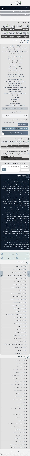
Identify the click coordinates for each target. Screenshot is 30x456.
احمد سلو (5, 181)
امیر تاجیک (10, 186)
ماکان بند (26, 229)
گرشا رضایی (19, 226)
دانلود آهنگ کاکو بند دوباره (22, 405)
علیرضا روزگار (25, 222)
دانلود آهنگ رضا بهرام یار (22, 366)
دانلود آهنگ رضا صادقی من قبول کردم (19, 408)
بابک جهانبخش (6, 192)
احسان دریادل (16, 181)
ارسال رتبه (15, 101)
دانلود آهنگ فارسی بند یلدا (21, 393)
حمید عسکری (25, 201)
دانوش (15, 201)
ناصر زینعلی (26, 246)
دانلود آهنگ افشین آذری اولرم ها (20, 281)
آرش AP (26, 179)
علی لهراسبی (25, 220)
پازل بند (3, 194)
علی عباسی (14, 218)
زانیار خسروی (15, 205)
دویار (12, 201)
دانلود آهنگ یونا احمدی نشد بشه (20, 390)
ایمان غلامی (25, 192)
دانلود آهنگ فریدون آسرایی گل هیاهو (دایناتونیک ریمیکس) (15, 344)
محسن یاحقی (18, 233)
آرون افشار (16, 179)
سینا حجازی (13, 209)
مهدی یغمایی (14, 242)
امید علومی (15, 186)
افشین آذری (16, 184)
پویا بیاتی (21, 196)
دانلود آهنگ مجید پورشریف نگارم (20, 338)
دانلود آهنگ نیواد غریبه (22, 420)
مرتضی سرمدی (12, 237)
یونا (21, 248)
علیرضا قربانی (11, 222)
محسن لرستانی (25, 233)
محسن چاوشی (6, 231)
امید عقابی (20, 186)
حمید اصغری (9, 199)
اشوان (21, 184)
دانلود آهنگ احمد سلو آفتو (22, 341)
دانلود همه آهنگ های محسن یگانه (16, 132)
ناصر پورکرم (6, 244)
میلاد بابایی (12, 244)
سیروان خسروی (25, 209)
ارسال (4, 169)
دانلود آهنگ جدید (15, 19)
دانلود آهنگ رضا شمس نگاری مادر (20, 414)
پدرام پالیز (26, 196)
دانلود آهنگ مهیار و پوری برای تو (20, 347)
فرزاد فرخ (26, 224)
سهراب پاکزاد (19, 207)
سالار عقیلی (9, 205)
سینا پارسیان (18, 209)
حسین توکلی (16, 196)
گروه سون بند (13, 226)
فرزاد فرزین (21, 224)
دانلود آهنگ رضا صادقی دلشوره (20, 323)
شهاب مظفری (25, 214)
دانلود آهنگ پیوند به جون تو (21, 266)
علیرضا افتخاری (9, 220)
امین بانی (26, 190)
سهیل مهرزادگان (12, 207)
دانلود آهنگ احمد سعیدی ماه (21, 329)
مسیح (14, 239)
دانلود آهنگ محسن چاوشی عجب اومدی (19, 384)
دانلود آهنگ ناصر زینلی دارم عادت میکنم (19, 293)
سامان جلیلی (25, 207)
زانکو (20, 205)
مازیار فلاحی (7, 226)
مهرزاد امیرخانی (25, 244)
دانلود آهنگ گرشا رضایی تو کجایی (20, 296)
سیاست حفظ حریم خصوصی (9, 454)
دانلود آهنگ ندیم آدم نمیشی (21, 278)
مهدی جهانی (25, 242)
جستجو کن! (4, 8)
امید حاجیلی (26, 186)
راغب (9, 201)
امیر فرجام (9, 188)
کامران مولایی (8, 224)
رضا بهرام (26, 203)
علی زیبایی (19, 218)
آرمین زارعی (21, 179)
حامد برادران (10, 196)
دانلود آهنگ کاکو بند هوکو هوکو (21, 417)
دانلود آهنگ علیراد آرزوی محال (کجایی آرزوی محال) (16, 314)
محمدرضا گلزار (25, 237)
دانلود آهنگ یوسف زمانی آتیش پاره (20, 441)
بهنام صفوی (14, 194)
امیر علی (13, 188)
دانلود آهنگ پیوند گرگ (22, 326)
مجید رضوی (26, 231)
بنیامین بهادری (25, 194)
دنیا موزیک (24, 108)
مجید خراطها (7, 229)
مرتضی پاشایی (18, 237)
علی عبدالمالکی (8, 218)
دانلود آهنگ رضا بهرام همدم (21, 363)
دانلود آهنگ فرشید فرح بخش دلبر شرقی (18, 299)
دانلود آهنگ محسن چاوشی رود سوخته (19, 305)
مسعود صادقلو (19, 239)
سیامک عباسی (5, 207)
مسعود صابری (25, 239)
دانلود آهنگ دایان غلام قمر (22, 350)
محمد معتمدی (13, 235)
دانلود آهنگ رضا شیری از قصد (21, 372)
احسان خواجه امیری (24, 181)
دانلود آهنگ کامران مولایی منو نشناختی (19, 375)
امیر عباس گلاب (25, 188)
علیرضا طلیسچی (18, 222)
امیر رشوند (5, 186)
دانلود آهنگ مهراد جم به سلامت (20, 402)
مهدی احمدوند (4, 239)
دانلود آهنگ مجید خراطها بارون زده (20, 378)
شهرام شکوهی (18, 214)
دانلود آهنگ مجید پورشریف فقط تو (20, 284)
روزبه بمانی (5, 203)
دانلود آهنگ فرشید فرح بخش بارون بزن (19, 426)
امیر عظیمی (18, 188)
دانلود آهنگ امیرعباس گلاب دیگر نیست (19, 287)
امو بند (11, 184)
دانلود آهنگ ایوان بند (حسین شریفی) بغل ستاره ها (17, 275)
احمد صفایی (25, 184)
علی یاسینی (15, 220)
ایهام (15, 192)
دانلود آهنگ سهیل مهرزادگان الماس (20, 369)
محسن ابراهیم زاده (13, 231)
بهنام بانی (20, 194)
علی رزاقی (14, 216)
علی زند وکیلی (25, 218)
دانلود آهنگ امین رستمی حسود (21, 320)
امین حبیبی (21, 190)
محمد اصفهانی (6, 233)
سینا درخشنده (6, 209)
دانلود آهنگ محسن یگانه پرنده (19, 40)
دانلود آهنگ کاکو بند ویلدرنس (21, 429)
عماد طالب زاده (5, 222)
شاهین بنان (14, 211)
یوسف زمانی (25, 248)
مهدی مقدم (20, 242)
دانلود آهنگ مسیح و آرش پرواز (21, 381)
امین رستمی (15, 190)
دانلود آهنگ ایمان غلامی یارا (21, 411)
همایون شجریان (17, 246)
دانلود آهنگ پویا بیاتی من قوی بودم (20, 335)
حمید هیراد (20, 201)
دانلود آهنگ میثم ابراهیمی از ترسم (20, 269)
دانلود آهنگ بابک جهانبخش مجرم (20, 302)
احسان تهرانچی (5, 179)
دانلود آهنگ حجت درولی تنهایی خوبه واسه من (17, 423)
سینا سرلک (26, 211)
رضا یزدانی (11, 203)
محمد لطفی (19, 235)
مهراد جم (9, 242)
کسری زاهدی (25, 226)
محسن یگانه (18, 108)
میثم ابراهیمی (18, 244)
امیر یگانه (4, 188)
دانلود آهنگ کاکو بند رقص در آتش (20, 360)
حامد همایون (4, 196)
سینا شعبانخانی (20, 211)
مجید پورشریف (13, 229)
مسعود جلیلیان (4, 237)
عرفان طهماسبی (5, 214)
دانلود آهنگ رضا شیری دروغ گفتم (20, 308)
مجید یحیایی (20, 231)
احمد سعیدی (10, 181)
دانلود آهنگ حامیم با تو (22, 290)
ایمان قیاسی (20, 192)
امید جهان (7, 184)
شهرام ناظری (12, 214)
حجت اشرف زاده (21, 199)
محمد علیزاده (25, 235)
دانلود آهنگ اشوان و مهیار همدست (20, 432)
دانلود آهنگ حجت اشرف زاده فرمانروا (19, 447)
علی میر (20, 220)
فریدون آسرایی (15, 224)
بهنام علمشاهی (8, 194)
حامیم (27, 199)
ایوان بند (11, 192)
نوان (21, 246)
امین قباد (5, 190)
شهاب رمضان (8, 211)
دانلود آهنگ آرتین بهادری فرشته (20, 353)
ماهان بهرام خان (20, 229)
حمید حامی (3, 199)
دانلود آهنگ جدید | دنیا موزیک (15, 4)
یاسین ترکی (5, 246)
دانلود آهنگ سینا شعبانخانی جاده (20, 438)
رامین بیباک (4, 201)
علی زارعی (9, 216)
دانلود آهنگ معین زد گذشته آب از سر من (18, 444)
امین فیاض (10, 190)
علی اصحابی (25, 216)
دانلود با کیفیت (21, 128)
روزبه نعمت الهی (25, 205)
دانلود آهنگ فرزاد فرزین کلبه (21, 435)
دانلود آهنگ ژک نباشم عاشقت (21, 311)
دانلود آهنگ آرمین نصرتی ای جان (20, 317)
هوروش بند (10, 246)
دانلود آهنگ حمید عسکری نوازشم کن (19, 272)
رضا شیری (21, 203)
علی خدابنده (20, 216)
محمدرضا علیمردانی (6, 235)
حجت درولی (15, 199)
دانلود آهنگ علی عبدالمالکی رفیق (20, 387)
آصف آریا (10, 179)
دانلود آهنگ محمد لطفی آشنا (21, 396)
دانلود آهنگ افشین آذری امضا (21, 332)
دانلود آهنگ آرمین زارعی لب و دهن (20, 399)
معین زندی (10, 239)
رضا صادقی (16, 203)
